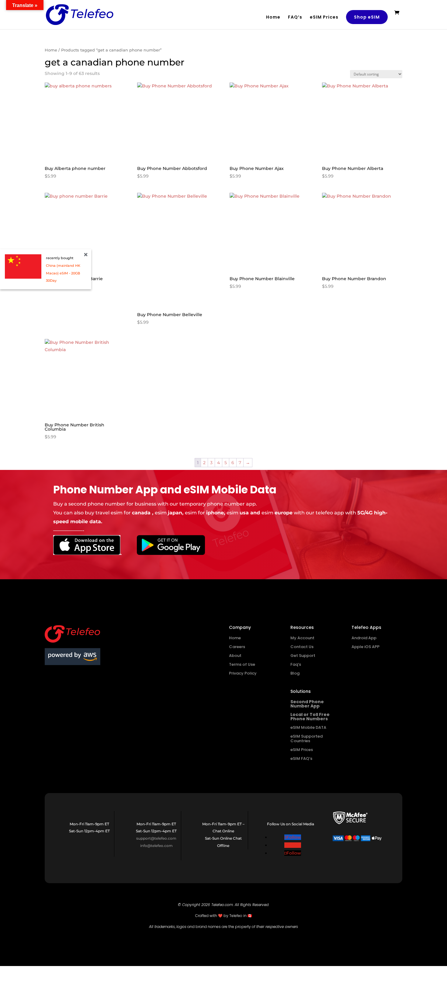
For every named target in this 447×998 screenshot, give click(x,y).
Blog (295, 673)
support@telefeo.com (156, 838)
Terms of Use (242, 664)
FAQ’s (295, 17)
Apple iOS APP (365, 647)
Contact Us (302, 647)
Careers (237, 647)
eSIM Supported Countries (306, 738)
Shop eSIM (367, 17)
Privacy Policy (243, 673)
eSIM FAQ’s (301, 758)
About (235, 655)
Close (85, 254)
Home (273, 17)
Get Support (302, 655)
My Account (302, 638)
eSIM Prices (324, 17)
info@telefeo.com (156, 845)
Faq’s (295, 664)
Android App (364, 638)
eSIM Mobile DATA (308, 727)
